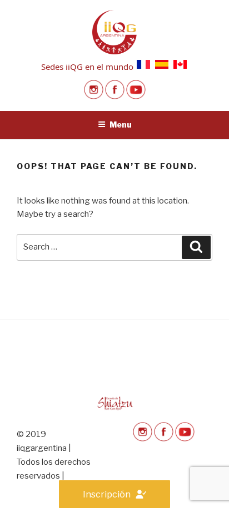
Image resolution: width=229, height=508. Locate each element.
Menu (120, 124)
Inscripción (107, 494)
